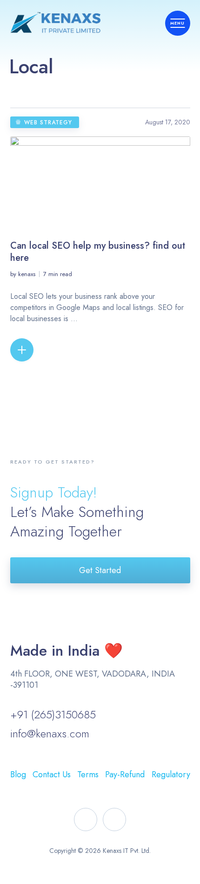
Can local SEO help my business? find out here (97, 252)
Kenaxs (26, 274)
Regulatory (171, 774)
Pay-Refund (125, 774)
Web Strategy (48, 122)
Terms (88, 774)
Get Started (100, 570)
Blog (18, 774)
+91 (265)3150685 (53, 714)
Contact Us (52, 774)
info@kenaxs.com (49, 733)
